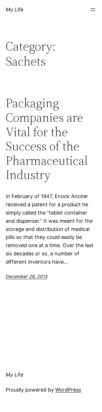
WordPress (68, 390)
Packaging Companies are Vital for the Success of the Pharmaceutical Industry (47, 139)
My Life (15, 9)
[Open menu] (93, 9)
